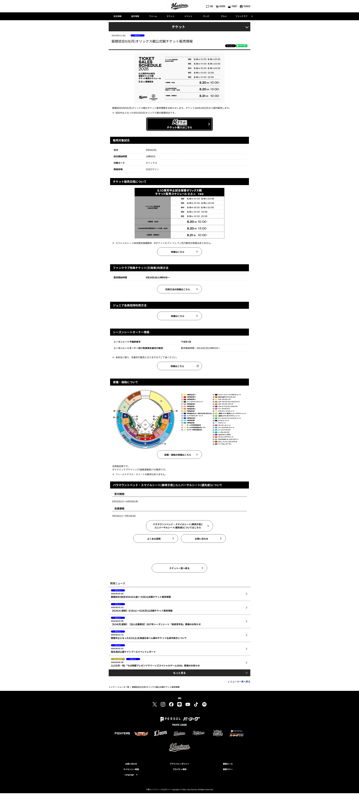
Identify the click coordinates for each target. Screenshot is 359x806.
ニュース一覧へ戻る (240, 681)
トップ (112, 687)
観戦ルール (228, 763)
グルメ (224, 16)
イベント (188, 16)
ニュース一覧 (123, 687)
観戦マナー (228, 769)
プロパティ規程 (179, 769)
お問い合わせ (131, 763)
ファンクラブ (241, 16)
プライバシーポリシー (179, 763)
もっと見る (179, 673)
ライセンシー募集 (131, 769)
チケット (171, 16)
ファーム (153, 16)
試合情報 (117, 16)
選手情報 (135, 16)
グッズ (206, 16)
